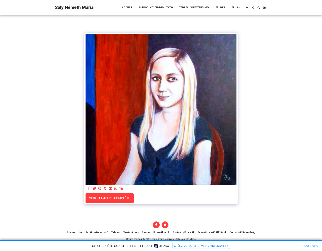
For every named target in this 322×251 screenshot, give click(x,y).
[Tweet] (94, 189)
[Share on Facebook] (89, 189)
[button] (247, 7)
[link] (121, 189)
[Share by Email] (110, 189)
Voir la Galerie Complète (109, 198)
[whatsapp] (116, 189)
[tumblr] (105, 189)
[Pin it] (100, 189)
